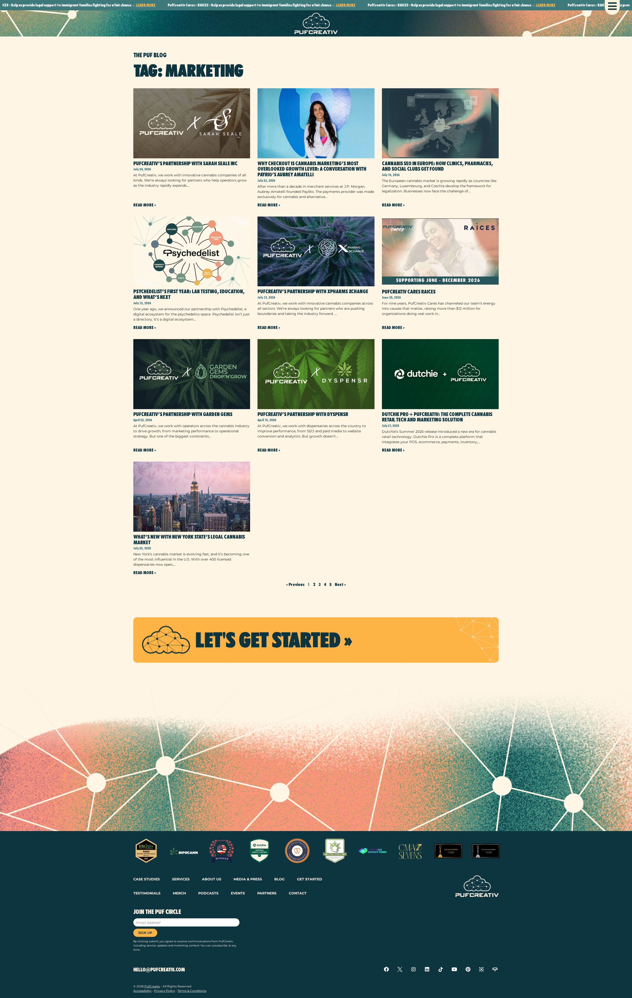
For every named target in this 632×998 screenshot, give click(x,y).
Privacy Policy (164, 991)
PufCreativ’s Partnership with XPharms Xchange (312, 291)
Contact (298, 893)
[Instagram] (413, 969)
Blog (279, 879)
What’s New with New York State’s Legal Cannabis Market (189, 540)
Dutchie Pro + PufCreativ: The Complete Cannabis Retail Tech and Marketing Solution (437, 417)
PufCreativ (152, 986)
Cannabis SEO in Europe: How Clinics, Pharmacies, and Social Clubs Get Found (437, 166)
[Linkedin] (427, 969)
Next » (340, 584)
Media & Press (248, 879)
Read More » (144, 205)
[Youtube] (454, 969)
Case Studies (146, 879)
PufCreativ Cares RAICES (408, 292)
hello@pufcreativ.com (159, 969)
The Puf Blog (150, 55)
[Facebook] (386, 969)
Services (181, 879)
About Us (211, 879)
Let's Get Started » (273, 640)
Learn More (91, 5)
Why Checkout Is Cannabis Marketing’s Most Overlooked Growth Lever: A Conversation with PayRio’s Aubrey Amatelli (311, 169)
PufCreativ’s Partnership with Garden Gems (182, 414)
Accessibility (142, 991)
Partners (266, 893)
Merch (179, 893)
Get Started (309, 879)
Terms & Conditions (192, 991)
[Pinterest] (468, 969)
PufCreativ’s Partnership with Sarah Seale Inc (185, 163)
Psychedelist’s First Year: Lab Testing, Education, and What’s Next (189, 294)
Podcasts (208, 893)
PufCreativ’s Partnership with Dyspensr (302, 414)
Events (238, 893)
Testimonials (146, 893)
